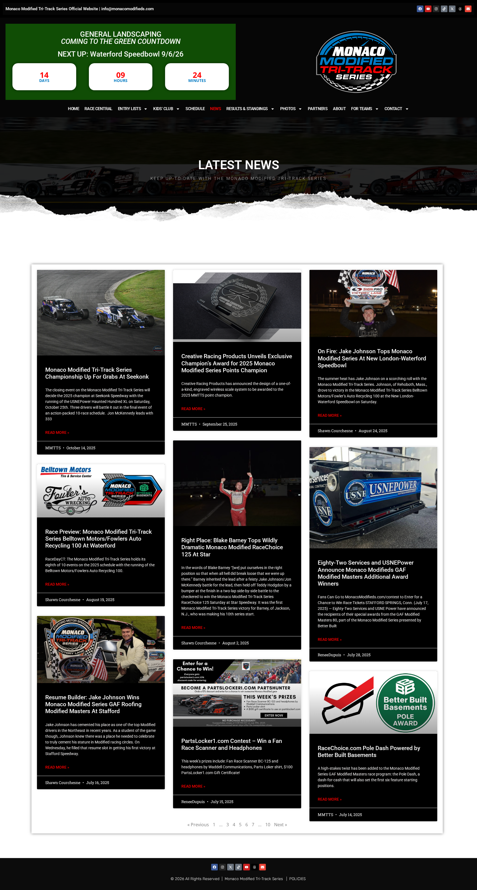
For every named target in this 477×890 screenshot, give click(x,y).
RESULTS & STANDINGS (247, 108)
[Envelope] (468, 9)
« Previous (198, 825)
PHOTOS (287, 108)
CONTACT (393, 108)
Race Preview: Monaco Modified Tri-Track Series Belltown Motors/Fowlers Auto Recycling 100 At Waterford (98, 538)
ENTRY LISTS (129, 108)
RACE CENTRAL (98, 108)
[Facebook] (420, 9)
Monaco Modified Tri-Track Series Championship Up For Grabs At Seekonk (97, 373)
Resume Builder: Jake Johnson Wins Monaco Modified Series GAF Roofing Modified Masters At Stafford (93, 704)
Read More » (57, 432)
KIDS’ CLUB (163, 108)
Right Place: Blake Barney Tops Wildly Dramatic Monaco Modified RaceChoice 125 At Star (232, 547)
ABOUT (339, 108)
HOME (73, 108)
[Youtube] (428, 9)
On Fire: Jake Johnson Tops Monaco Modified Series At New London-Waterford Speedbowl (372, 358)
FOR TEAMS (361, 108)
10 (267, 825)
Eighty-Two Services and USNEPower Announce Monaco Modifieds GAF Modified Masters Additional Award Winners (366, 573)
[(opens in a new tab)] (373, 303)
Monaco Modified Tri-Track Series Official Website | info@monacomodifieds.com (80, 8)
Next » (280, 825)
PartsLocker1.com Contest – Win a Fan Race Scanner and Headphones (231, 744)
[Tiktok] (444, 9)
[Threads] (460, 9)
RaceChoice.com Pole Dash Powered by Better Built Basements (369, 751)
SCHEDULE (195, 108)
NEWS (215, 108)
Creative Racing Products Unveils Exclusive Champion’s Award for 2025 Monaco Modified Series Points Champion (236, 363)
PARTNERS (317, 108)
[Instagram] (436, 9)
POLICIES (297, 878)
